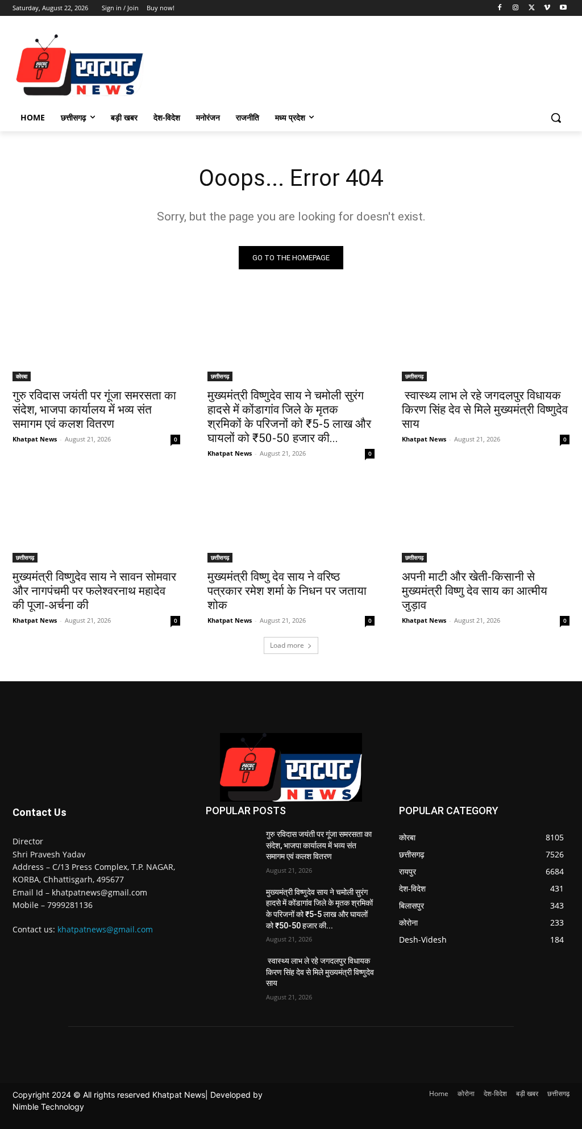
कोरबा (21, 376)
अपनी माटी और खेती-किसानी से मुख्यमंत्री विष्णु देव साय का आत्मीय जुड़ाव (474, 591)
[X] (531, 8)
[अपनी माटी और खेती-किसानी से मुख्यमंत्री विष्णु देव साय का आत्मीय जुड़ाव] (485, 521)
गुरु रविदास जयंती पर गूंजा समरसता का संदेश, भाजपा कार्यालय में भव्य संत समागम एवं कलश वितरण (94, 410)
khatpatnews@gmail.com (105, 929)
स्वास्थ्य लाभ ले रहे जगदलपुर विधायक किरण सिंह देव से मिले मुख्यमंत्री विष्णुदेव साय (485, 410)
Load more (287, 645)
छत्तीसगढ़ (220, 376)
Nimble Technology (48, 1106)
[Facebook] (499, 8)
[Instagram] (515, 8)
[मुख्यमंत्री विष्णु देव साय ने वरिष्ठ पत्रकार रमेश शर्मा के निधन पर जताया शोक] (291, 521)
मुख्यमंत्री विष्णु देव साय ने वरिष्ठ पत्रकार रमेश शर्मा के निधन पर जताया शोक (287, 591)
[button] (555, 117)
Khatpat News (35, 439)
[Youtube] (562, 8)
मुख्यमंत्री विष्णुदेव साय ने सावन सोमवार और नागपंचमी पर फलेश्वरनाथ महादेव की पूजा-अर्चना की (94, 591)
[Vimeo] (547, 8)
